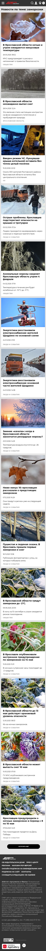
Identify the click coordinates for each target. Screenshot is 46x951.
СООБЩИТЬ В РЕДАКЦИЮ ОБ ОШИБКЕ (18, 875)
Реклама (6, 865)
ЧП (4, 180)
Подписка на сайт (11, 872)
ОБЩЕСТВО (8, 64)
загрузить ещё (23, 846)
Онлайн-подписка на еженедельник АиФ (22, 869)
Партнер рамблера (21, 940)
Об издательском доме (13, 862)
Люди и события (11, 237)
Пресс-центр (32, 862)
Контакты (26, 872)
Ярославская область (13, 121)
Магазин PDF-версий (22, 865)
